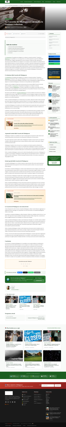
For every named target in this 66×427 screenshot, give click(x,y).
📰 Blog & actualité (25, 399)
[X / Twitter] (10, 402)
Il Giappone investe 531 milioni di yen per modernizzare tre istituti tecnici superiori (54, 135)
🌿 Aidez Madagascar (25, 401)
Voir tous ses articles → (15, 289)
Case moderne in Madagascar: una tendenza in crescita (55, 128)
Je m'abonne (58, 385)
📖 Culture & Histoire (52, 147)
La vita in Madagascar (38, 403)
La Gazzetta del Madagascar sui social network (16, 51)
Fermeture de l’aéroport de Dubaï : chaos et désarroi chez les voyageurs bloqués (56, 95)
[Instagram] (8, 402)
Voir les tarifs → (54, 77)
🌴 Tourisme (51, 144)
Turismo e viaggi (37, 396)
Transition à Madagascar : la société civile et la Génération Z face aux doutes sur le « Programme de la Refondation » (56, 88)
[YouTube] (12, 402)
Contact (54, 1)
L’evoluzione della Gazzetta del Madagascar (16, 46)
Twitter (26, 272)
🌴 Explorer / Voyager (25, 397)
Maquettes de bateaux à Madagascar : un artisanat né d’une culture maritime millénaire (47, 399)
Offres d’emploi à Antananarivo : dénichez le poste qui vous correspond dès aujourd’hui (54, 408)
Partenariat (58, 1)
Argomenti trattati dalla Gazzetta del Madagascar (17, 48)
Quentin (12, 287)
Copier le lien (38, 272)
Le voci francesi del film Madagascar (54, 120)
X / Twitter (52, 58)
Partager (20, 272)
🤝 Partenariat (24, 403)
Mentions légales (8, 425)
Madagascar (7, 58)
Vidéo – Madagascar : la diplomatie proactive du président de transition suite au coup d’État (56, 102)
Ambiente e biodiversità (38, 399)
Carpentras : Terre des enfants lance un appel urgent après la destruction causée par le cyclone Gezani (56, 109)
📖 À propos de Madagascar (26, 396)
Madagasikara (9, 423)
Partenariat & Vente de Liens (31, 425)
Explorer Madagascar (37, 1)
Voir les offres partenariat (54, 163)
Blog (43, 1)
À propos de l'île (39, 280)
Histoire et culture (37, 397)
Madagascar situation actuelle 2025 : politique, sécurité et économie (55, 413)
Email (40, 384)
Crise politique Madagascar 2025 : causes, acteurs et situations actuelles (55, 417)
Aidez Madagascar (48, 1)
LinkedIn (51, 61)
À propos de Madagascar (28, 1)
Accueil (21, 1)
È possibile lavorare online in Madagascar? (55, 131)
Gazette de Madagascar (21, 92)
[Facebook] (6, 402)
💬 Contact (24, 404)
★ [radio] (21, 264)
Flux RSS (7, 404)
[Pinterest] (15, 402)
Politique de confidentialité (17, 425)
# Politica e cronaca (52, 151)
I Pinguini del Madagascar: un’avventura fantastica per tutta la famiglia (54, 124)
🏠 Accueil (23, 394)
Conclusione (10, 52)
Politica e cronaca (37, 394)
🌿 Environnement (52, 149)
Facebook (52, 56)
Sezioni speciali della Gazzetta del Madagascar (16, 49)
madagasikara (9, 57)
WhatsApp (31, 272)
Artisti (35, 401)
